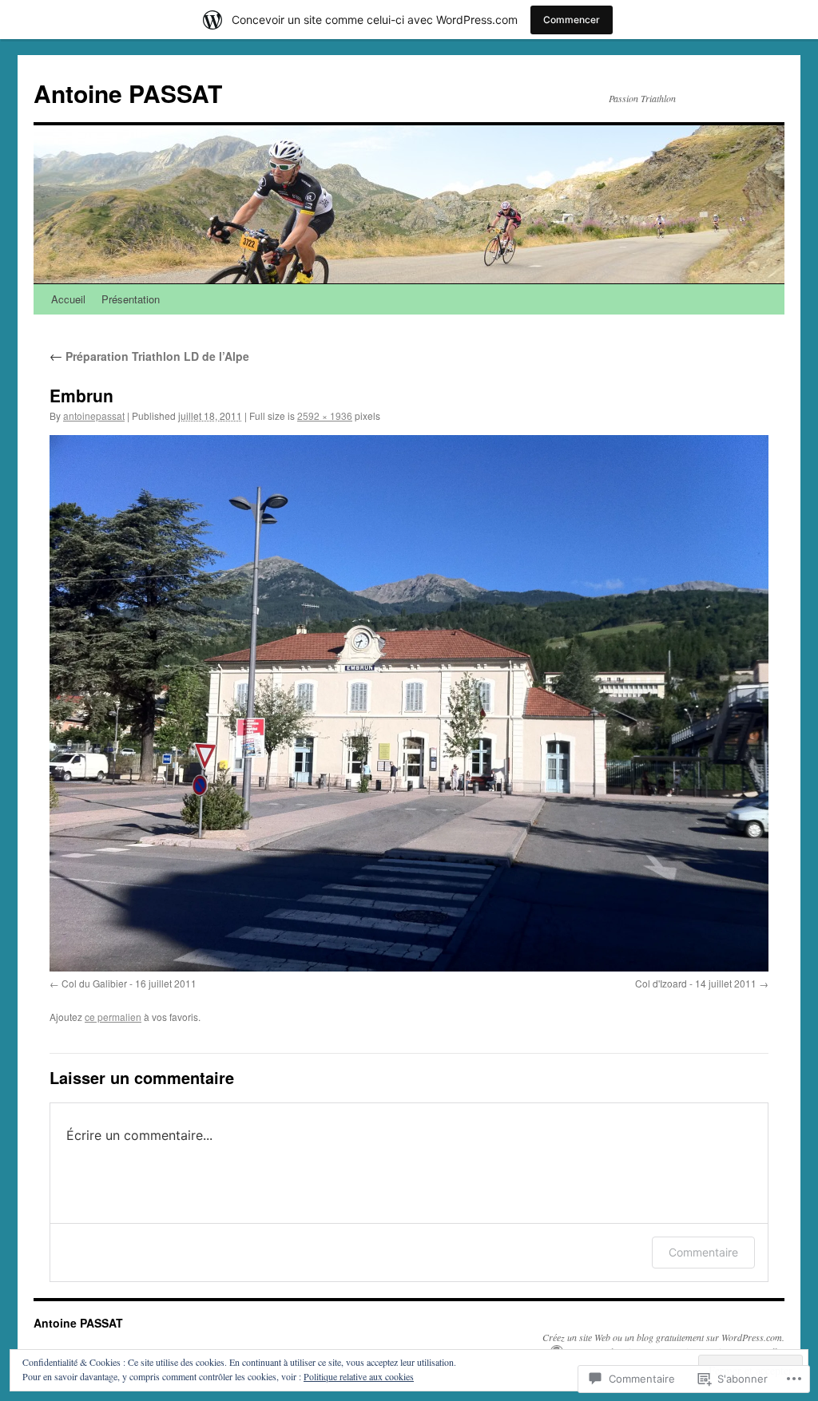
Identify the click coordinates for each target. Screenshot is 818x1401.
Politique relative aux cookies (359, 1376)
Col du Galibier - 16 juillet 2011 (129, 983)
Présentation (130, 299)
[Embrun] (409, 703)
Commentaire (703, 1252)
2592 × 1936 (324, 415)
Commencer (571, 20)
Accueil (68, 299)
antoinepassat (94, 415)
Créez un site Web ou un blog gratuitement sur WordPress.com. (663, 1337)
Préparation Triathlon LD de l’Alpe (149, 356)
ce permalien (113, 1016)
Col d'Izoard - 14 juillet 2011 (695, 983)
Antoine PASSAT (128, 93)
